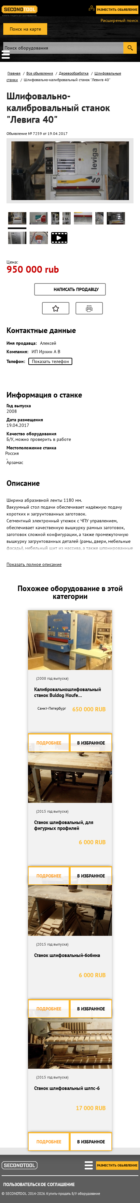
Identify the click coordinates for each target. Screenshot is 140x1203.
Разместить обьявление (117, 9)
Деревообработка (74, 73)
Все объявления (39, 73)
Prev (20, 192)
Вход (94, 11)
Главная (14, 73)
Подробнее (48, 743)
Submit (130, 48)
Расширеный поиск (119, 20)
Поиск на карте (25, 29)
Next (120, 192)
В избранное (91, 743)
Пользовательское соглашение (39, 1184)
